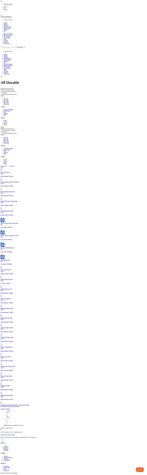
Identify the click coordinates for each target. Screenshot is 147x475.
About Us (6, 456)
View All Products (8, 33)
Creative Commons (8, 109)
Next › (8, 417)
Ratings (3, 156)
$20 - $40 (6, 100)
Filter (2, 127)
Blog (5, 469)
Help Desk (6, 466)
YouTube (6, 450)
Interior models (4, 176)
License (3, 106)
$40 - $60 (6, 101)
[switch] (13, 88)
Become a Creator (8, 4)
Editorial (6, 113)
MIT (5, 115)
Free (5, 31)
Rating (2, 117)
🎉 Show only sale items (7, 88)
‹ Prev (8, 411)
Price (2, 95)
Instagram (6, 448)
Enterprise (6, 459)
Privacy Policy (11, 434)
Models (11, 176)
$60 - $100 (6, 102)
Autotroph (14, 473)
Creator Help (7, 467)
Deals (5, 39)
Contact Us (6, 470)
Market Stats (7, 460)
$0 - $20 (6, 98)
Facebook (6, 447)
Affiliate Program (8, 457)
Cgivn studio (4, 227)
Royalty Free (7, 111)
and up (5, 120)
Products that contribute (9, 91)
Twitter (5, 446)
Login (5, 6)
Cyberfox (3, 283)
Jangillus (3, 409)
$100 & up (6, 104)
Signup (5, 9)
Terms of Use (4, 434)
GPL (5, 112)
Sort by (12, 166)
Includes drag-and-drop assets (9, 94)
